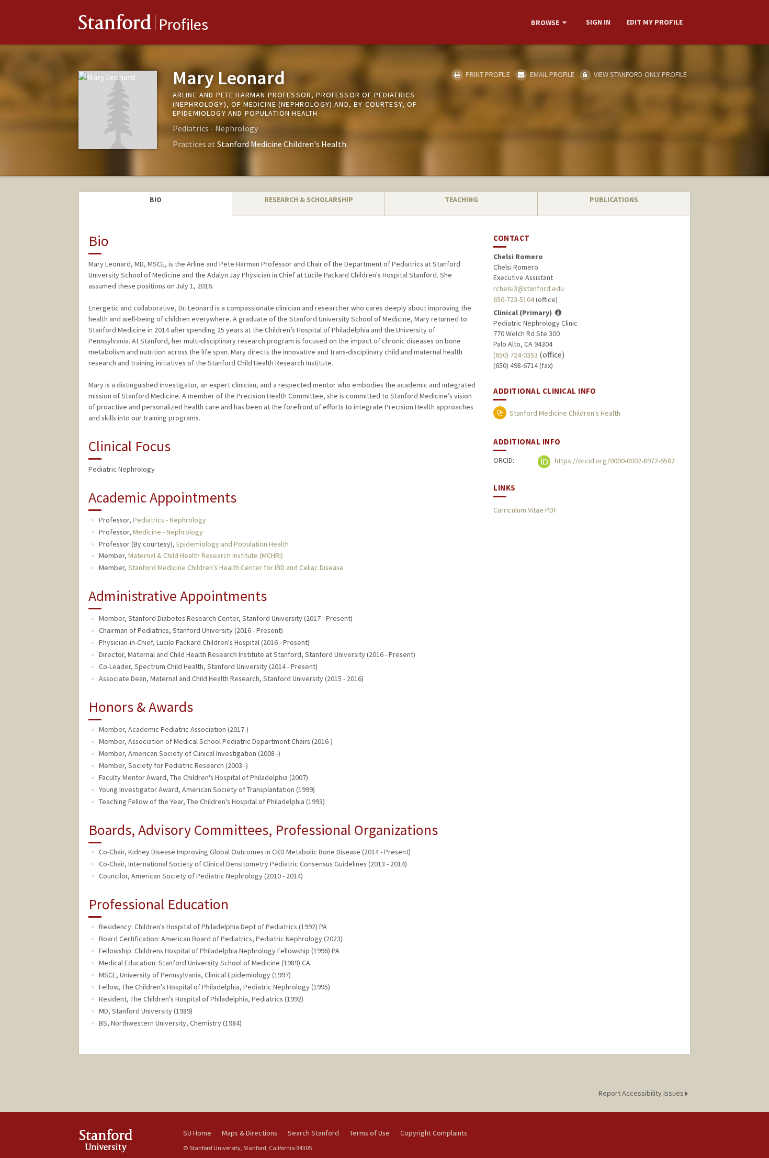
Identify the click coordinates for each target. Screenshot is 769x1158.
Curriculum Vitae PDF (525, 510)
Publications (614, 199)
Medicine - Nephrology (168, 532)
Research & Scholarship (308, 199)
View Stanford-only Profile (639, 74)
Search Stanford (313, 1133)
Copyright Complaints (433, 1133)
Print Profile (487, 74)
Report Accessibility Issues (641, 1093)
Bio (156, 199)
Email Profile (551, 74)
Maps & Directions (249, 1133)
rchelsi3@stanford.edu (528, 288)
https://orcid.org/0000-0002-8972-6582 (614, 460)
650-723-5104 (513, 299)
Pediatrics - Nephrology (169, 520)
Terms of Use (369, 1133)
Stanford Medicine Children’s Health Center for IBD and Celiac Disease (236, 567)
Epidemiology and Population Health (232, 544)
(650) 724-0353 (515, 355)
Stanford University (122, 1140)
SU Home (197, 1133)
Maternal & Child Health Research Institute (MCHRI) (205, 555)
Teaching (461, 199)
